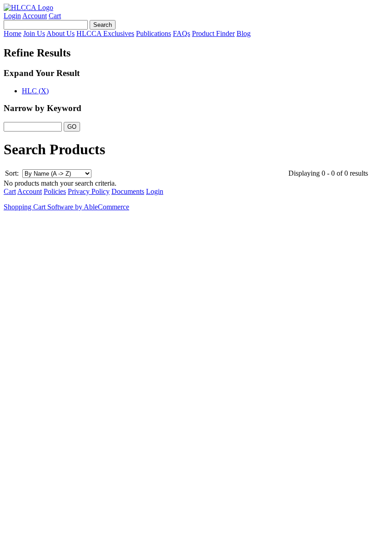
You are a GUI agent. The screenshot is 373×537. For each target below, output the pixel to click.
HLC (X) (35, 91)
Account (34, 16)
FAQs (181, 33)
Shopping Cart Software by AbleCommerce (66, 207)
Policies (55, 191)
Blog (244, 33)
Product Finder (213, 33)
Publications (153, 33)
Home (12, 33)
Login (12, 16)
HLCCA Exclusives (105, 33)
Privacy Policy (89, 191)
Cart (55, 16)
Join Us (34, 33)
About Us (60, 33)
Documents (127, 191)
